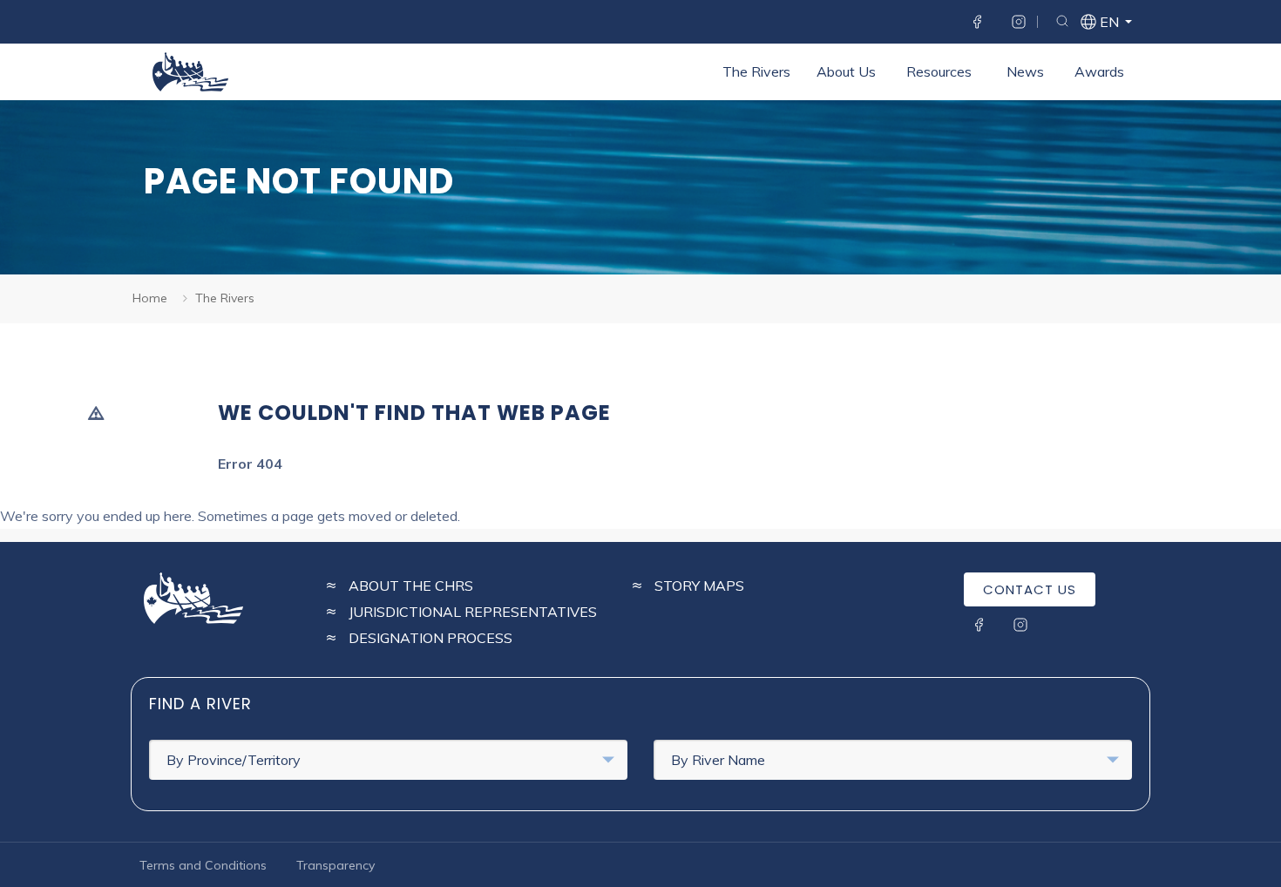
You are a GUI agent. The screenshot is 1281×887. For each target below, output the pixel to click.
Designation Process (430, 638)
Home (149, 298)
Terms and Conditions (203, 865)
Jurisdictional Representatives (473, 611)
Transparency (335, 865)
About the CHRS (411, 585)
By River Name (718, 760)
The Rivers (756, 71)
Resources (939, 71)
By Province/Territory (233, 760)
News (1025, 71)
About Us (846, 71)
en (1108, 23)
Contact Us (1029, 589)
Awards (1099, 71)
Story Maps (699, 585)
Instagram (1019, 22)
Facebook (977, 22)
